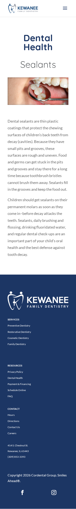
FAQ (10, 396)
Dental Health (15, 377)
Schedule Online (17, 390)
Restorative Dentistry (19, 331)
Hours (11, 414)
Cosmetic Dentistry (18, 338)
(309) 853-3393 (16, 456)
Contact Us (14, 427)
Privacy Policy (15, 371)
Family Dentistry (17, 344)
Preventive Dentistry (19, 325)
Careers (12, 433)
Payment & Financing (19, 384)
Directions (13, 421)
